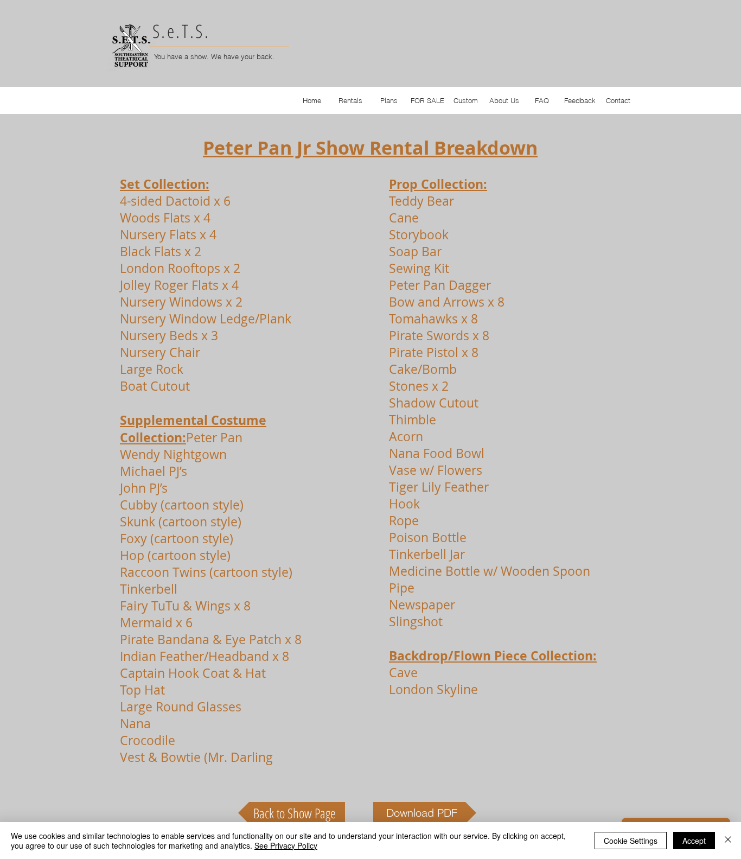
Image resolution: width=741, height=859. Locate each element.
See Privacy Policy (285, 845)
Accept (694, 840)
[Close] (727, 840)
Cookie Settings (630, 840)
